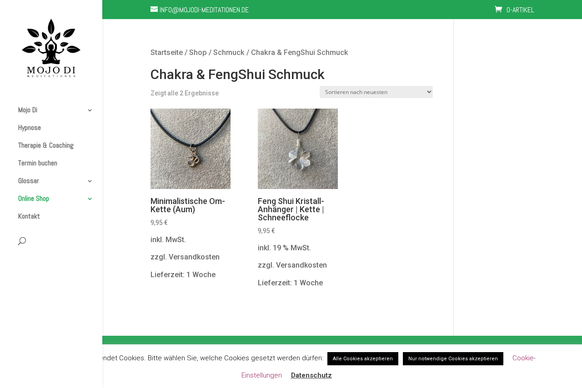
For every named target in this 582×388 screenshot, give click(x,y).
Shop (198, 52)
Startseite (167, 52)
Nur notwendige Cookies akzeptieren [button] (453, 359)
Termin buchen (37, 163)
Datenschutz (311, 375)
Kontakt (29, 216)
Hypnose (29, 127)
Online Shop (33, 198)
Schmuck (229, 52)
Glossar (28, 180)
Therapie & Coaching (46, 145)
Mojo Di (27, 109)
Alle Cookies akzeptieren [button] (363, 359)
